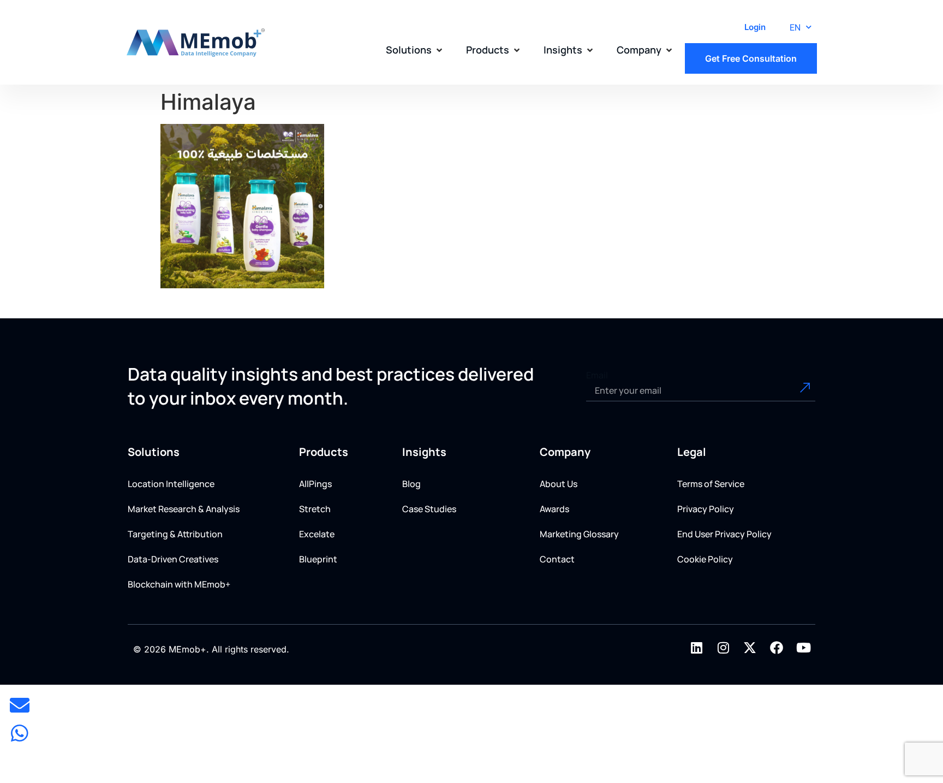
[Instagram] (723, 647)
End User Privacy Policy (724, 534)
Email (597, 375)
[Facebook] (776, 647)
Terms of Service (710, 484)
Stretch (315, 509)
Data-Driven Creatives (173, 559)
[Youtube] (803, 647)
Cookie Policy (705, 559)
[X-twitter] (749, 647)
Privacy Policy (705, 509)
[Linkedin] (696, 647)
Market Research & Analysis (184, 509)
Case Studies (429, 509)
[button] (415, 50)
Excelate (317, 534)
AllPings (315, 484)
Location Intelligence (171, 484)
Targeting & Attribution (175, 534)
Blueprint (318, 559)
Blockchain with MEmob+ (179, 584)
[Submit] (792, 390)
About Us (558, 484)
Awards (554, 509)
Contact (557, 559)
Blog (411, 484)
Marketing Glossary (579, 534)
